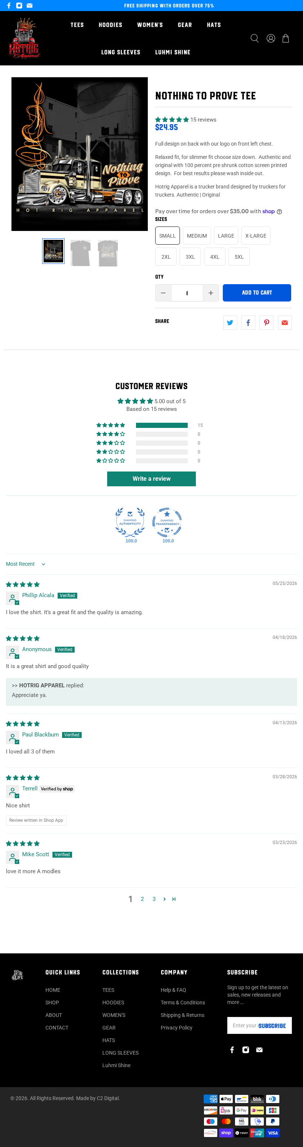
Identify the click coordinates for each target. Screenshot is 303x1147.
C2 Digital (108, 1098)
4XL (214, 257)
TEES (77, 24)
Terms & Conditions (183, 1002)
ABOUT (53, 1015)
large (226, 236)
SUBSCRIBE (272, 1025)
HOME (52, 990)
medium (197, 236)
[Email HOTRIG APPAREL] (29, 5)
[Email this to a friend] (285, 323)
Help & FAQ (173, 990)
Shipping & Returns (182, 1015)
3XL (190, 257)
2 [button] (142, 899)
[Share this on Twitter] (230, 323)
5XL (239, 257)
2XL (166, 257)
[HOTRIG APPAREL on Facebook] (9, 5)
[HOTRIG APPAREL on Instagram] (19, 5)
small (167, 236)
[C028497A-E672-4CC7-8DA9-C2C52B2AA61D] (79, 154)
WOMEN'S (150, 24)
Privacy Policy (177, 1028)
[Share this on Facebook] (248, 323)
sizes (161, 219)
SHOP (52, 1002)
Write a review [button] (152, 478)
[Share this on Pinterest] (266, 323)
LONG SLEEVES (120, 52)
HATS (214, 24)
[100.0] (130, 522)
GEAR (185, 24)
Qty (159, 277)
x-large (255, 236)
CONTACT (56, 1028)
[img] (23, 584)
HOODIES (110, 24)
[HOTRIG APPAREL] (24, 38)
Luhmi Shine (173, 52)
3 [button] (154, 899)
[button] (172, 119)
